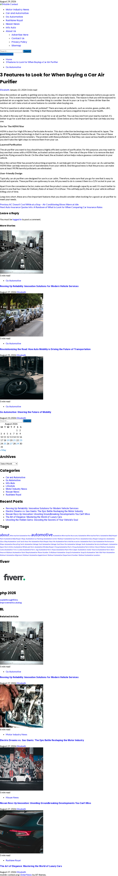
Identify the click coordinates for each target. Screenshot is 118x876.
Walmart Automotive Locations (89, 555)
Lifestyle (10, 486)
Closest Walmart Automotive (105, 547)
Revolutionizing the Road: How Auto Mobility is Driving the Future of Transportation (45, 349)
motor (88, 550)
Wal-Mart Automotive (107, 552)
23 (20, 440)
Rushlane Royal (14, 20)
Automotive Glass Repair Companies (93, 539)
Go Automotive (14, 16)
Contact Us (18, 38)
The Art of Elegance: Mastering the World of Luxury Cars (34, 517)
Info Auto (11, 27)
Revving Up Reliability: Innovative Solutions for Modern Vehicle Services (39, 286)
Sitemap (16, 45)
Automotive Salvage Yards (76, 544)
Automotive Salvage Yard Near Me (55, 544)
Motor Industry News (17, 9)
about (4, 535)
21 (14, 440)
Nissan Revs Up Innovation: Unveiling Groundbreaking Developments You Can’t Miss (48, 514)
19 (8, 440)
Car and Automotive (17, 13)
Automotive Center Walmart (54, 539)
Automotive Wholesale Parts (24, 547)
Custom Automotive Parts (26, 550)
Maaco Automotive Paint (60, 550)
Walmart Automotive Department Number (63, 555)
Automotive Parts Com (88, 541)
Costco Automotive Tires (8, 550)
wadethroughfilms (9, 599)
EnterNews (26, 874)
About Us (11, 31)
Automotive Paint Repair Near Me (44, 541)
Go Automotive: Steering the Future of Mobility (25, 412)
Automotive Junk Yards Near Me (19, 541)
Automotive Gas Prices (72, 539)
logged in (17, 219)
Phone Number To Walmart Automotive (51, 552)
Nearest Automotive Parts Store (103, 550)
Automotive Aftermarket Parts (89, 535)
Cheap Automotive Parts (63, 547)
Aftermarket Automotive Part (20, 535)
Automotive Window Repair (44, 547)
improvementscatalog (11, 602)
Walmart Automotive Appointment (35, 555)
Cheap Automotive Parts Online (83, 547)
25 (5, 443)
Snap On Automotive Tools (90, 552)
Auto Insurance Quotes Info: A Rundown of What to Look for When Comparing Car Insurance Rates (51, 207)
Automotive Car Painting (34, 539)
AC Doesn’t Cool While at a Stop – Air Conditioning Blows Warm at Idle (39, 204)
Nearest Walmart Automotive (10, 552)
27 (11, 443)
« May (3, 450)
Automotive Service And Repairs (97, 544)
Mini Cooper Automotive (77, 550)
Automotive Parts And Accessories (68, 541)
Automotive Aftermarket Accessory (65, 535)
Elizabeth (5, 89)
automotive (42, 534)
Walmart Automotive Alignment (11, 555)
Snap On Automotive (73, 552)
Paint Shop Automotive (29, 552)
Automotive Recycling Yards (14, 544)
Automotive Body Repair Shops (14, 539)
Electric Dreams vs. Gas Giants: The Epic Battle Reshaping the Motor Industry (44, 511)
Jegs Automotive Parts (43, 550)
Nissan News (13, 24)
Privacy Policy (19, 42)
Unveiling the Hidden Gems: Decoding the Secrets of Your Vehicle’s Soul (42, 519)
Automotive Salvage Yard (33, 544)
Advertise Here (20, 34)
